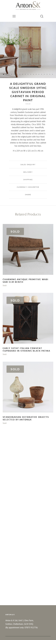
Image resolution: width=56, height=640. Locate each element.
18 (49, 74)
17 (47, 74)
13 (36, 74)
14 (39, 74)
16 (44, 74)
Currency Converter (28, 187)
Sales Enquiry (28, 164)
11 (30, 74)
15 (41, 74)
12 (33, 74)
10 (28, 74)
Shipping (28, 179)
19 (52, 74)
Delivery (28, 172)
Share (28, 194)
